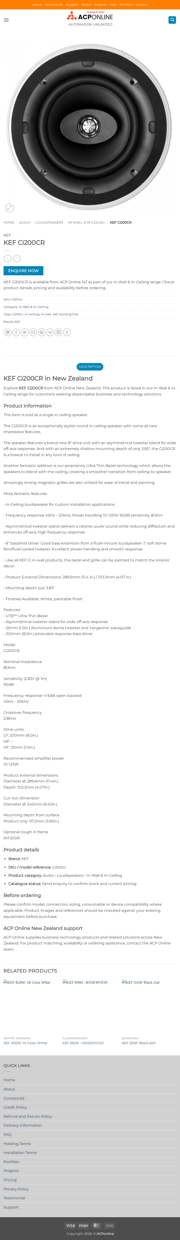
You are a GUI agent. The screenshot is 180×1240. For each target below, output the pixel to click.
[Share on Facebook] (16, 332)
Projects (100, 4)
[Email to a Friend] (33, 332)
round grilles (68, 314)
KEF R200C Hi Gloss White (25, 1043)
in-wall (46, 314)
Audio (24, 222)
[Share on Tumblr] (67, 332)
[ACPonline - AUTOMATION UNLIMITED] (90, 15)
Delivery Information (23, 1125)
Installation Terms (20, 1152)
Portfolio (126, 4)
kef (55, 314)
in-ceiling (32, 314)
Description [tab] (90, 366)
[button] (6, 20)
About (37, 4)
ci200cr (17, 314)
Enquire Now (23, 271)
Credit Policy (15, 1107)
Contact (142, 4)
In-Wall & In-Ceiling (86, 222)
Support (72, 4)
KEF (7, 235)
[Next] (176, 1017)
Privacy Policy (16, 1189)
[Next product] (7, 258)
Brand (86, 4)
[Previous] (3, 1017)
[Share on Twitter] (25, 332)
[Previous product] (16, 258)
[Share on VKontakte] (50, 332)
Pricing (10, 1180)
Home (9, 222)
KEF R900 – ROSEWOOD (83, 1043)
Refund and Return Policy (28, 1116)
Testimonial (54, 4)
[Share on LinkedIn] (58, 332)
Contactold (14, 1098)
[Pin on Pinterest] (41, 332)
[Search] (172, 20)
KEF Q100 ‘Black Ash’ (139, 1043)
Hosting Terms (17, 1143)
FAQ (113, 4)
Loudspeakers (49, 222)
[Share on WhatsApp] (8, 332)
